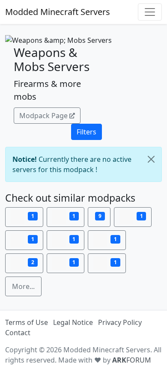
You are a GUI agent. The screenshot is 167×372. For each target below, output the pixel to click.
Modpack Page (43, 115)
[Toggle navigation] (150, 12)
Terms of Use (26, 322)
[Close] (151, 159)
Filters (86, 132)
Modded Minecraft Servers (57, 12)
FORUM (131, 360)
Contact (17, 332)
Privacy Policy (120, 322)
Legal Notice (73, 322)
